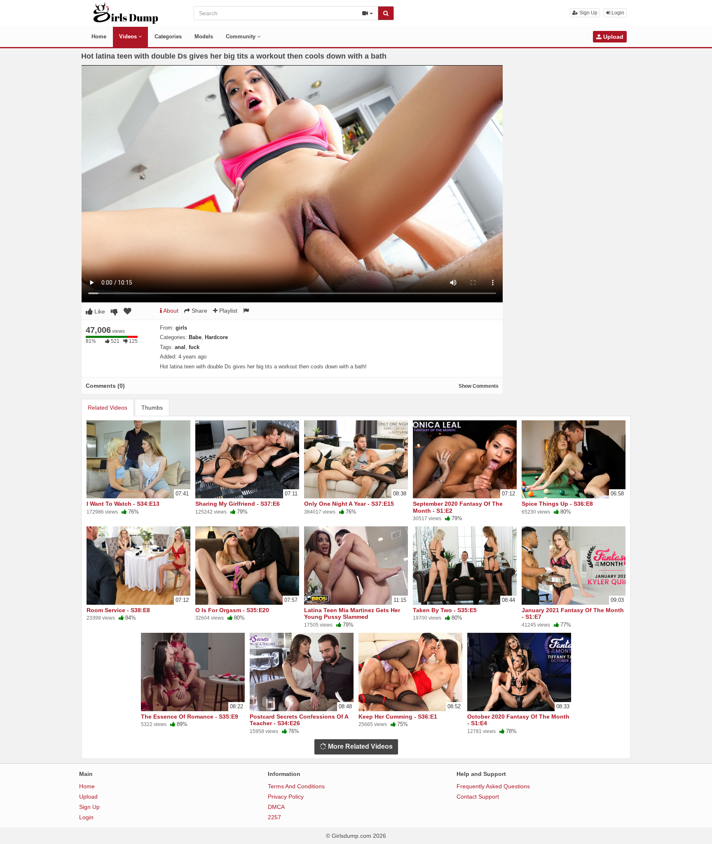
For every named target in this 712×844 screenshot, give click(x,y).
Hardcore (216, 337)
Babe (195, 337)
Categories (168, 36)
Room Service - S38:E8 (118, 610)
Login (617, 13)
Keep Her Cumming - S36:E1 (397, 716)
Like (99, 311)
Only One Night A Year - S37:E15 (349, 503)
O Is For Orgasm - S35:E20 (232, 610)
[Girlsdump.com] (125, 12)
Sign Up (587, 13)
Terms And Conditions (296, 786)
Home (98, 36)
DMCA (276, 807)
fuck (194, 347)
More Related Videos (359, 746)
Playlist (227, 310)
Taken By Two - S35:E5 (445, 610)
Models (203, 36)
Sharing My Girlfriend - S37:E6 (237, 503)
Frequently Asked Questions (493, 786)
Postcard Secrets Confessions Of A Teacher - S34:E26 (299, 719)
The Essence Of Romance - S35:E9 (189, 716)
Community (241, 36)
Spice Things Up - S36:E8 (557, 503)
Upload (612, 36)
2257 (274, 817)
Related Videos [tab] (107, 407)
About (170, 310)
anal (180, 347)
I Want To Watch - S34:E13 (123, 503)
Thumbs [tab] (152, 407)
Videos (128, 36)
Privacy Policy (286, 796)
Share (198, 310)
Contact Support (478, 796)
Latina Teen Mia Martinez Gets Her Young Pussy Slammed (352, 613)
